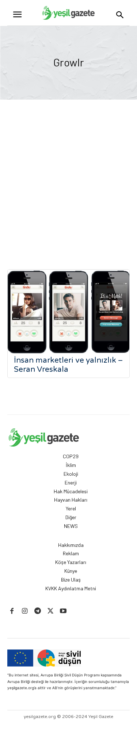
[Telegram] (37, 611)
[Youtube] (63, 611)
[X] (50, 611)
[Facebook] (11, 611)
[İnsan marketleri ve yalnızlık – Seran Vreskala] (68, 312)
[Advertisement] (68, 171)
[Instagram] (24, 611)
